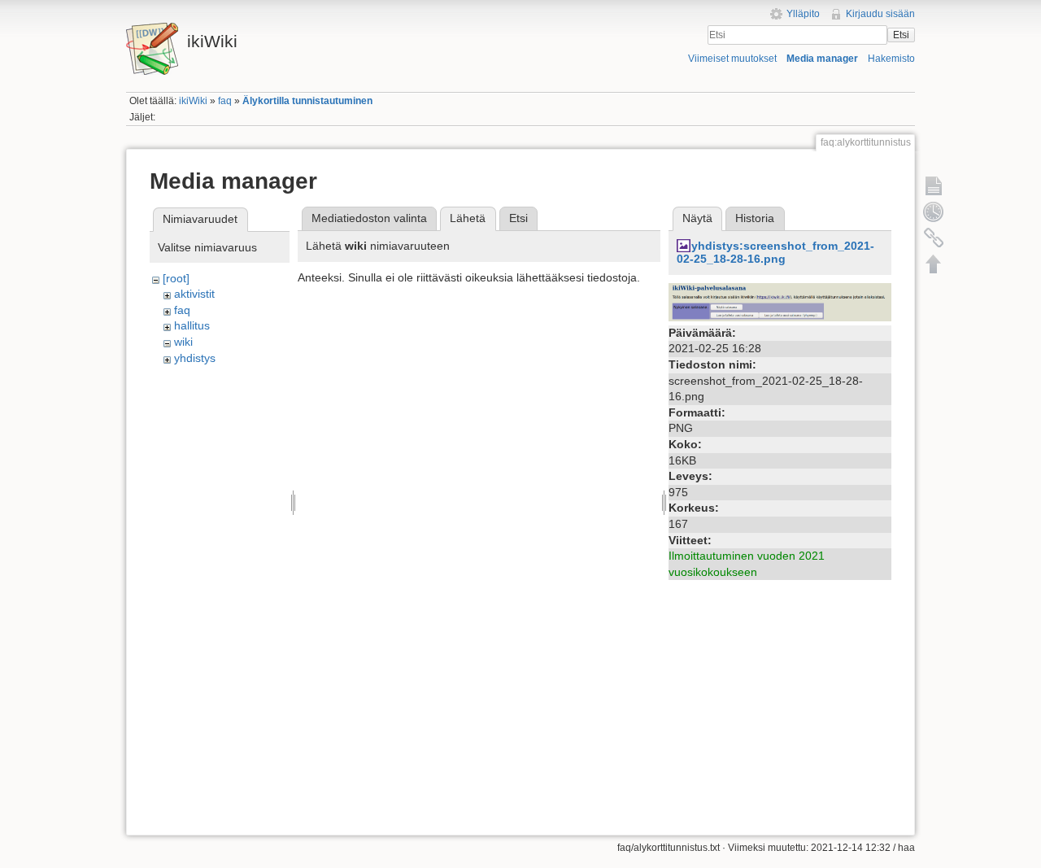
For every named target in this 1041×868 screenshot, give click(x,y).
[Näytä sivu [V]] (934, 185)
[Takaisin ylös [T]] (934, 264)
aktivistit (194, 293)
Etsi (901, 35)
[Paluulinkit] (934, 238)
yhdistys (195, 357)
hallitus (192, 325)
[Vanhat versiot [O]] (934, 211)
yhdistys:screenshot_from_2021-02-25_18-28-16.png (775, 252)
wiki (183, 341)
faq (225, 101)
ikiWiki (193, 101)
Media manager (822, 58)
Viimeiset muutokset (732, 58)
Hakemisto (891, 58)
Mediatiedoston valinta (369, 218)
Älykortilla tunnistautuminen (307, 101)
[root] (176, 278)
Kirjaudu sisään (880, 14)
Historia (754, 218)
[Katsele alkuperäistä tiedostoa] (780, 301)
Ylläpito (803, 14)
